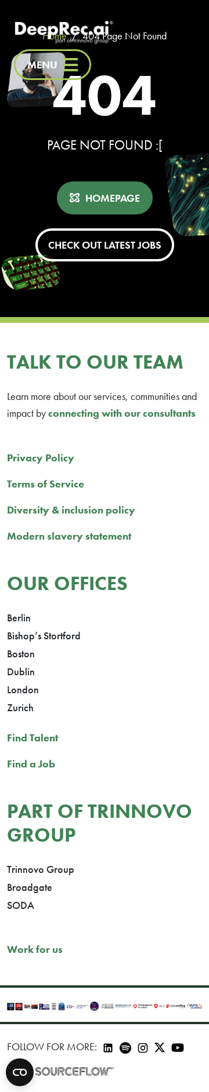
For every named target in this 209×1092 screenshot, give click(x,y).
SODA (20, 905)
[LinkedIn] (108, 1046)
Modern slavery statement (69, 536)
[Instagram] (142, 1046)
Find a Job (31, 763)
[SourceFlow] (75, 1071)
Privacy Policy (40, 457)
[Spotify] (125, 1046)
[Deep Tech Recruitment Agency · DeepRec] (64, 33)
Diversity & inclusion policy (71, 509)
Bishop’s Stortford (44, 635)
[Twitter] (159, 1046)
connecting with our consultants (122, 413)
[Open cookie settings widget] (20, 1072)
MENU (42, 64)
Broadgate (29, 887)
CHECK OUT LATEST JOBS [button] (104, 245)
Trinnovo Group (40, 869)
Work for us (35, 949)
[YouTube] (177, 1046)
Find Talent (32, 737)
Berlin (19, 617)
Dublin (21, 671)
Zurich (20, 707)
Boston (21, 653)
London (23, 689)
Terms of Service (45, 483)
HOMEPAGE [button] (112, 198)
